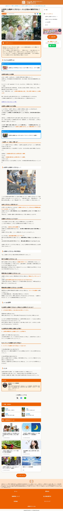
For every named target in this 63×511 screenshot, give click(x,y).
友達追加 (52, 45)
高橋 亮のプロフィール (12, 389)
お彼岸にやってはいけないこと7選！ (9, 101)
